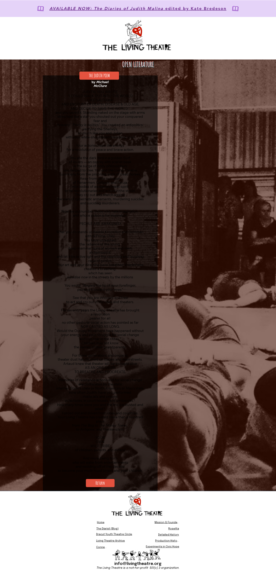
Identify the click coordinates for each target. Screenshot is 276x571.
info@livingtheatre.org (137, 564)
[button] (99, 76)
